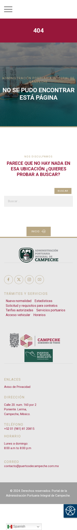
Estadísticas (43, 301)
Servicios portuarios (50, 310)
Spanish (18, 526)
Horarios (39, 315)
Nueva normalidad (18, 301)
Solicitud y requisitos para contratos (31, 306)
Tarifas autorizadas (19, 310)
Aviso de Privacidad (17, 387)
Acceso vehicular (18, 315)
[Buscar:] (38, 201)
